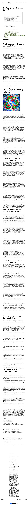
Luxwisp (2, 499)
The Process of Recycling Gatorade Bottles (9, 19)
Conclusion (6, 37)
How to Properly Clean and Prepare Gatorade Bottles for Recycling (12, 16)
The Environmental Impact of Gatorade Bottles (10, 15)
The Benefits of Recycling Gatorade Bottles (9, 17)
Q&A (4, 22)
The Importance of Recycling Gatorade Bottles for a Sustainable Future (13, 21)
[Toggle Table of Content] (21, 13)
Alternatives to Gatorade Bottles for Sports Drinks (10, 18)
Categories (9, 2)
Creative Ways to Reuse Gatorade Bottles (9, 20)
